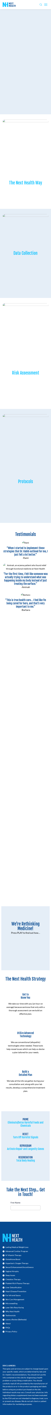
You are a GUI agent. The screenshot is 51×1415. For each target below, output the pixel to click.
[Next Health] (9, 4)
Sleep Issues (10, 1275)
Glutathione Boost (12, 1259)
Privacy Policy (11, 1331)
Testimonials (10, 1315)
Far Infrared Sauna (13, 1295)
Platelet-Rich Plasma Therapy (17, 1283)
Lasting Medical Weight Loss (16, 1247)
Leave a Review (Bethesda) (16, 1319)
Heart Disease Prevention (15, 1291)
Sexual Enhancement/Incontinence (19, 1267)
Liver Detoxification (13, 1287)
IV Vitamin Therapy (13, 1255)
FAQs (7, 1327)
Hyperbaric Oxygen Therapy (16, 1263)
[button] (25, 949)
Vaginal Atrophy (12, 1271)
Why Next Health (12, 1311)
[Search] (40, 4)
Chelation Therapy (13, 1279)
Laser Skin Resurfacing (14, 1307)
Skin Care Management (14, 1299)
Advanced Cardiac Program (16, 1251)
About (8, 1323)
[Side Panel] (45, 4)
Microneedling (11, 1303)
